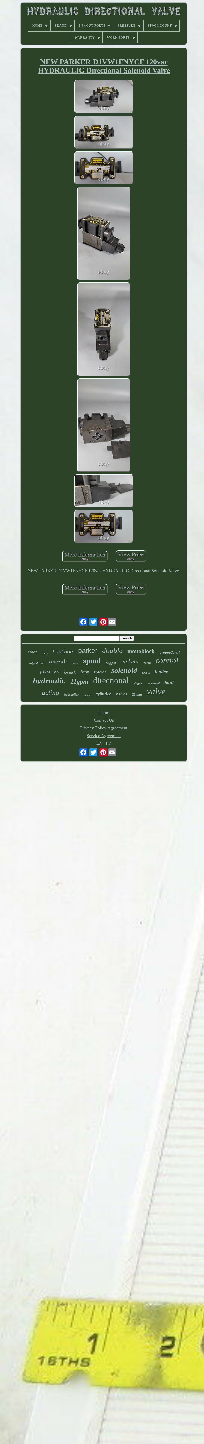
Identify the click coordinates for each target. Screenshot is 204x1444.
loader (161, 671)
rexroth (58, 661)
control (167, 660)
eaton (33, 651)
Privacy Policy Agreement (103, 727)
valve (156, 691)
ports (146, 672)
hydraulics (71, 694)
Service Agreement (104, 735)
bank (170, 682)
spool (92, 660)
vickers (129, 661)
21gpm (137, 694)
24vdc (87, 695)
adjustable (36, 663)
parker (87, 650)
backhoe (63, 651)
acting (50, 692)
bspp (85, 671)
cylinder (103, 693)
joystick (70, 672)
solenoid (124, 670)
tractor (100, 672)
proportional (170, 652)
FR (108, 743)
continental (153, 683)
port (45, 653)
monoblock (141, 651)
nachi (147, 663)
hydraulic (49, 680)
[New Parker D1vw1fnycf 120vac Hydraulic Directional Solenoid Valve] (104, 97)
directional (111, 680)
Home (103, 712)
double (112, 650)
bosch (75, 663)
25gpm (138, 683)
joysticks (49, 671)
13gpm (110, 663)
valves (121, 694)
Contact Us (104, 720)
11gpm (79, 681)
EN (99, 743)
